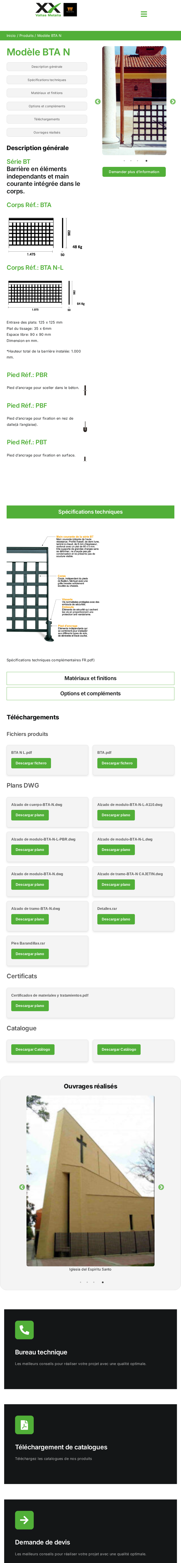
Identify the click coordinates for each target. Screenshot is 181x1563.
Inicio (11, 35)
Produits (26, 35)
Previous (96, 100)
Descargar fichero (31, 763)
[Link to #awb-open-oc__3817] (144, 14)
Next (172, 100)
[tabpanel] (134, 100)
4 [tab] (146, 160)
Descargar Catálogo (33, 1049)
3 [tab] (140, 160)
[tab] (90, 511)
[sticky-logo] (56, 4)
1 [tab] (126, 160)
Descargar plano (30, 815)
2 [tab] (133, 160)
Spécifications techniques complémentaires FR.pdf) (51, 660)
